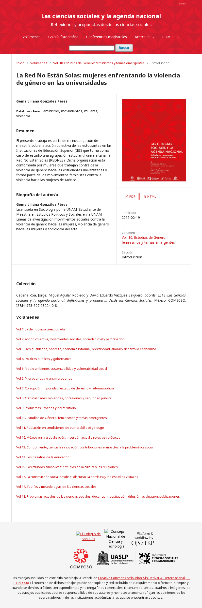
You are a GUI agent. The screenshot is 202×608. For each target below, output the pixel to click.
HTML (151, 196)
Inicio (20, 63)
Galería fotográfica (63, 36)
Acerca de (143, 36)
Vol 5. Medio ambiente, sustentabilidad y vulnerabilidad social (61, 368)
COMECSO (170, 36)
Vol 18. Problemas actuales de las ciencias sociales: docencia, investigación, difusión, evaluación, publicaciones (98, 496)
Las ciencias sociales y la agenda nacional (101, 16)
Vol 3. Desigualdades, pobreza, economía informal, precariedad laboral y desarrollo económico (86, 349)
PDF (132, 196)
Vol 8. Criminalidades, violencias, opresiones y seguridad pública (64, 398)
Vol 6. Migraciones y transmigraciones (44, 378)
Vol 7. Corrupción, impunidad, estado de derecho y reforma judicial (65, 388)
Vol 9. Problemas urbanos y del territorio (46, 408)
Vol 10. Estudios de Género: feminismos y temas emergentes (61, 417)
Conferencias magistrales (106, 36)
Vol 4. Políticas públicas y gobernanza (43, 358)
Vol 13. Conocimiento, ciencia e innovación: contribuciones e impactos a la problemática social (84, 447)
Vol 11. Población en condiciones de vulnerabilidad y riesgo (60, 427)
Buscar (124, 48)
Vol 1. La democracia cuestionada (40, 329)
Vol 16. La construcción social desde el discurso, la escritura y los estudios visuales (77, 477)
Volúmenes (31, 36)
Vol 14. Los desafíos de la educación (42, 457)
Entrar (181, 3)
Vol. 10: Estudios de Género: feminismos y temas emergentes (99, 63)
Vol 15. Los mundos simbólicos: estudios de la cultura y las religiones (67, 467)
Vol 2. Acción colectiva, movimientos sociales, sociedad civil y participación (70, 339)
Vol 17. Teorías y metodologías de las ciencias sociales (56, 486)
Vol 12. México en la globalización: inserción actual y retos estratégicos (68, 437)
